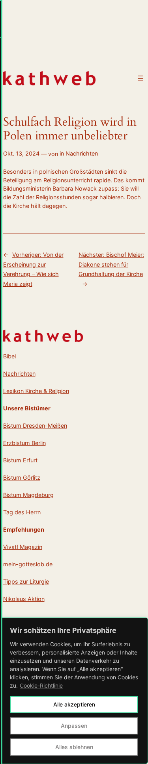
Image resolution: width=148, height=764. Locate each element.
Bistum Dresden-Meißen (35, 425)
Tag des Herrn (22, 512)
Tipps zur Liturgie (26, 581)
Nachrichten (82, 153)
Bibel (9, 356)
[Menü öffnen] (140, 78)
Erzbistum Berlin (24, 442)
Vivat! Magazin (22, 546)
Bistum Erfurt (20, 460)
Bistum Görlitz (21, 477)
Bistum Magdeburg (28, 494)
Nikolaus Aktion (24, 598)
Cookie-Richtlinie (41, 685)
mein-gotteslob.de (27, 564)
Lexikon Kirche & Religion (36, 391)
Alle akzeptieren (74, 704)
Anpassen (74, 725)
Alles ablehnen (74, 747)
